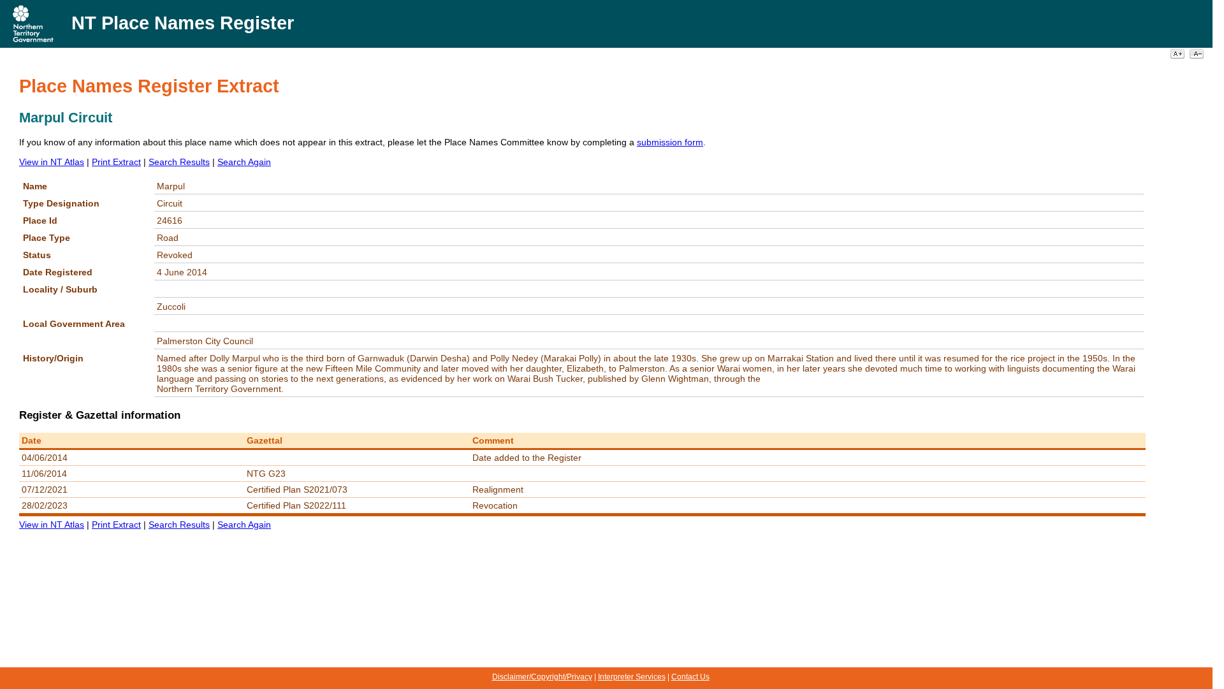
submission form (670, 142)
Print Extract (116, 162)
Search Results (179, 162)
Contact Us (690, 676)
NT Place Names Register (182, 23)
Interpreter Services (632, 676)
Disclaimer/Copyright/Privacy (542, 676)
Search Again (244, 162)
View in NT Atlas (51, 162)
